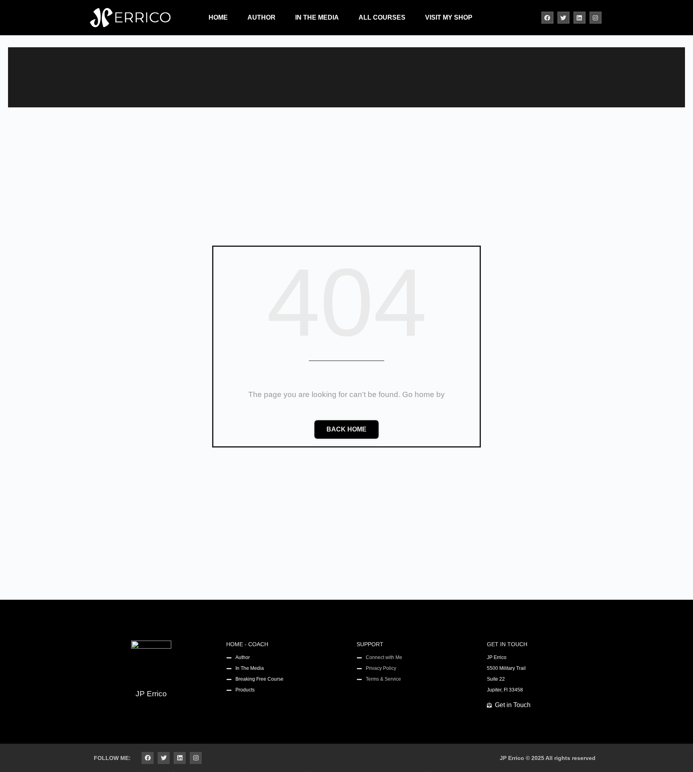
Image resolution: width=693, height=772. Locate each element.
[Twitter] (563, 18)
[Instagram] (596, 18)
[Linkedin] (579, 18)
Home (218, 17)
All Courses (382, 17)
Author (261, 17)
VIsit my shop (448, 17)
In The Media (317, 17)
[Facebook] (547, 18)
